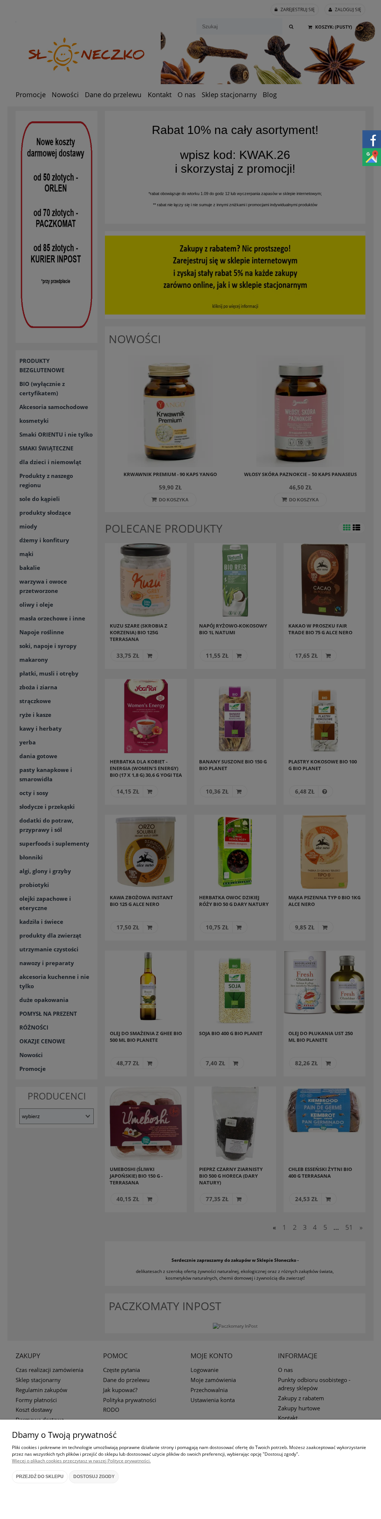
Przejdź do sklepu (40, 1476)
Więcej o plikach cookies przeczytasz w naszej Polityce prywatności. (81, 1461)
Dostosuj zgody (94, 1476)
